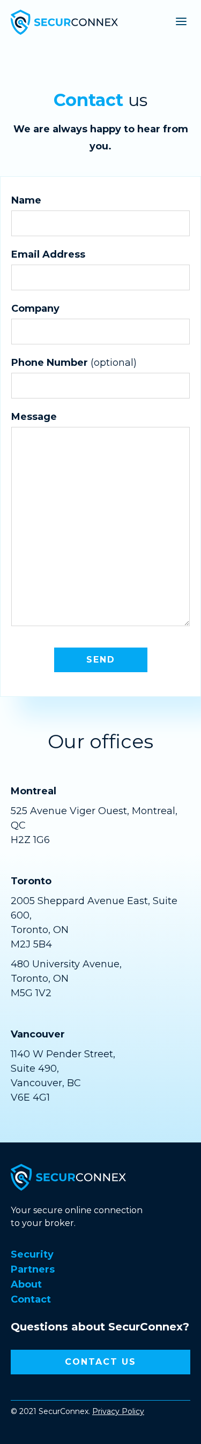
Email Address (48, 254)
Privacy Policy (118, 1411)
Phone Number (74, 362)
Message (34, 417)
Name (26, 200)
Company (35, 308)
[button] (176, 20)
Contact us (100, 1362)
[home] (64, 20)
